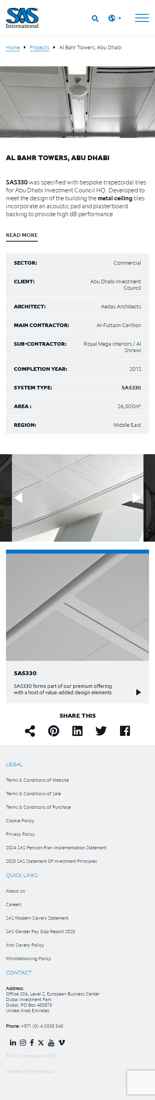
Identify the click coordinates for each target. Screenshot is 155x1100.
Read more (22, 234)
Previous (18, 498)
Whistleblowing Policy (28, 958)
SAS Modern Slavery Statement (37, 918)
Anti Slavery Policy (25, 945)
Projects (39, 47)
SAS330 (17, 182)
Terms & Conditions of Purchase (38, 807)
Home (13, 47)
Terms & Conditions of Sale (33, 793)
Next (136, 498)
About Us (15, 891)
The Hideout (41, 1071)
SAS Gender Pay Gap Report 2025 (40, 931)
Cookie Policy (20, 820)
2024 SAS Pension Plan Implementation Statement (56, 847)
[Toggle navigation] (142, 18)
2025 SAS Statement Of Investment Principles (51, 861)
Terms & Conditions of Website (37, 780)
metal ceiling (115, 198)
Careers (13, 904)
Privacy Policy (20, 834)
